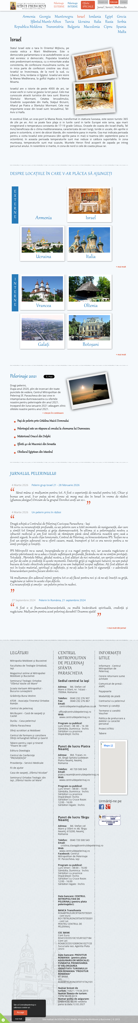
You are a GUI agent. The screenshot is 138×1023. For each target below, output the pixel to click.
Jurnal (100, 7)
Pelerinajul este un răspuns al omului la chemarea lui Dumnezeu (53, 429)
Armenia (29, 17)
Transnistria (54, 27)
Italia (97, 22)
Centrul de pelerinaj (21, 708)
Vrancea (43, 306)
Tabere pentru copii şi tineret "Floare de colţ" (26, 744)
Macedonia (92, 27)
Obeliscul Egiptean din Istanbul (35, 452)
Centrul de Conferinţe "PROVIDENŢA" (22, 757)
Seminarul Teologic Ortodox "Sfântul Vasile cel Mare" (25, 682)
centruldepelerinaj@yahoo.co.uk (77, 706)
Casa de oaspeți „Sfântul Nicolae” (29, 772)
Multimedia (121, 7)
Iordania (95, 17)
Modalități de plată (109, 696)
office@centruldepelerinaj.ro (75, 711)
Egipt (109, 17)
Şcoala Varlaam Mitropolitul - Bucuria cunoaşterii (26, 690)
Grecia (121, 17)
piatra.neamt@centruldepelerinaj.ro (78, 774)
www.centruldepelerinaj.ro (74, 717)
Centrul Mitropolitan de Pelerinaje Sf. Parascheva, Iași (73, 856)
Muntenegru (64, 17)
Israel (81, 17)
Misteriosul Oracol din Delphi (33, 436)
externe (15, 204)
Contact (27, 1019)
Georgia (45, 17)
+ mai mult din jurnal (116, 628)
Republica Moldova (28, 27)
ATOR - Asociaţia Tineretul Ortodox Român (29, 702)
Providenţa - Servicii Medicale (26, 762)
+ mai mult (121, 267)
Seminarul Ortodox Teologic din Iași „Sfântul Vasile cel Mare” (28, 779)
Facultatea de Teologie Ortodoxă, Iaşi (28, 667)
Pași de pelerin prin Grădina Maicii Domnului (43, 421)
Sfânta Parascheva (20, 725)
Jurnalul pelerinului (33, 473)
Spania (121, 27)
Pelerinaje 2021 (23, 376)
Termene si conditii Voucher (109, 712)
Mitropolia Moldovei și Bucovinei (28, 660)
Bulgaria (73, 27)
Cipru (108, 27)
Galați (43, 345)
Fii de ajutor (17, 767)
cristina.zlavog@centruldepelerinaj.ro (82, 845)
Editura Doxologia (20, 750)
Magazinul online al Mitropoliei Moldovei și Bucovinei (27, 674)
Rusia (109, 22)
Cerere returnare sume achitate (112, 677)
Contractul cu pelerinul (112, 700)
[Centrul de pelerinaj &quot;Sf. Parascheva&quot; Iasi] (28, 8)
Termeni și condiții (109, 705)
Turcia (69, 22)
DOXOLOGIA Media (67, 1019)
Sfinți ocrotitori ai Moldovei (25, 730)
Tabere (102, 733)
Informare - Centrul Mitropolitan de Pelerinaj (110, 668)
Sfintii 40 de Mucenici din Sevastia (36, 444)
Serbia (121, 22)
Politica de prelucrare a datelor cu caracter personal (112, 721)
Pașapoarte (105, 691)
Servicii (109, 7)
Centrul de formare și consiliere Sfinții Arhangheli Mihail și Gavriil (29, 737)
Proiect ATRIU (106, 728)
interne (15, 292)
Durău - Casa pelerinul (23, 720)
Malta (122, 32)
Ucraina (84, 22)
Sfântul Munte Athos (46, 22)
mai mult (18, 1019)
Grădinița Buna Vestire (23, 695)
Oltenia (91, 306)
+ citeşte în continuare (53, 413)
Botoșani (91, 345)
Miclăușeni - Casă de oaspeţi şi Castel (27, 715)
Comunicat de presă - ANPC (111, 685)
